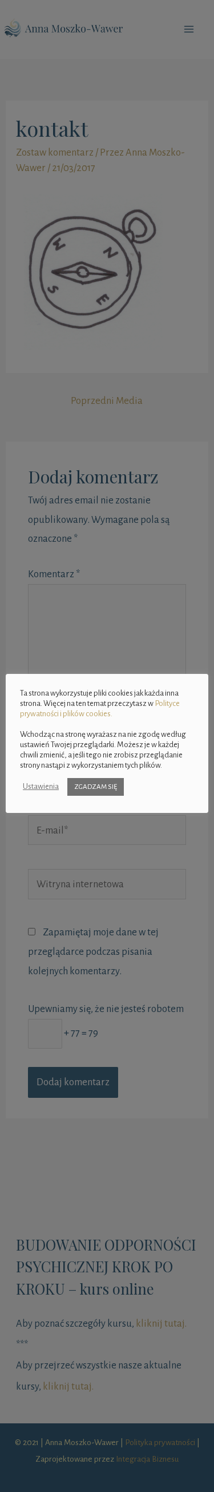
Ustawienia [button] (41, 786)
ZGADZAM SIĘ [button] (95, 787)
